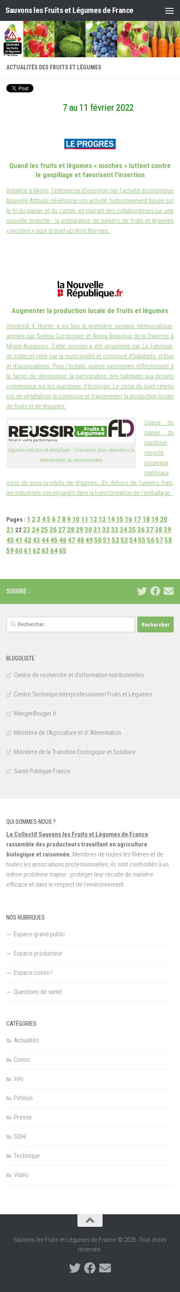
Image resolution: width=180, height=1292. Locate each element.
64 (54, 550)
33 (114, 529)
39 (167, 529)
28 (71, 529)
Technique (27, 1155)
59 (10, 550)
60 (19, 550)
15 (119, 519)
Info (18, 1079)
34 (123, 529)
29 (79, 529)
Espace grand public (39, 934)
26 (53, 529)
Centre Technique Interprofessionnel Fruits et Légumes (83, 694)
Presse (23, 1117)
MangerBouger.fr (35, 713)
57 (159, 540)
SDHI (20, 1136)
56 (150, 540)
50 (98, 540)
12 (93, 519)
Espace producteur (38, 953)
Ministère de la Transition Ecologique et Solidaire (75, 752)
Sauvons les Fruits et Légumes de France (69, 10)
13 (102, 519)
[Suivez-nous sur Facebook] (155, 591)
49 (89, 540)
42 (27, 540)
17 (137, 519)
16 (128, 519)
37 (150, 529)
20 (163, 519)
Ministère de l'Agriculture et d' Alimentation (67, 732)
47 (71, 540)
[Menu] (169, 10)
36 (141, 529)
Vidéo (21, 1175)
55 (142, 540)
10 (76, 519)
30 (88, 529)
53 (124, 540)
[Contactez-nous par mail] (169, 591)
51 (107, 540)
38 (158, 529)
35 (132, 529)
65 (63, 550)
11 (84, 519)
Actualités (26, 1040)
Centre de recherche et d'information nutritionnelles (79, 675)
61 (27, 550)
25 (44, 529)
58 (168, 540)
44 (45, 540)
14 (111, 519)
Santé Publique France (42, 771)
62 (36, 550)
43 (36, 540)
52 (115, 540)
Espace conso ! (33, 972)
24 (35, 529)
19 (155, 519)
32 (106, 529)
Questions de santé (38, 992)
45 (54, 540)
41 (19, 540)
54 (133, 540)
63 (45, 550)
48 (80, 540)
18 (146, 519)
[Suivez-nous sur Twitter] (142, 591)
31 (97, 529)
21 (10, 529)
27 (62, 529)
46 (63, 540)
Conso (22, 1059)
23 (27, 529)
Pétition (23, 1098)
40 (10, 540)
